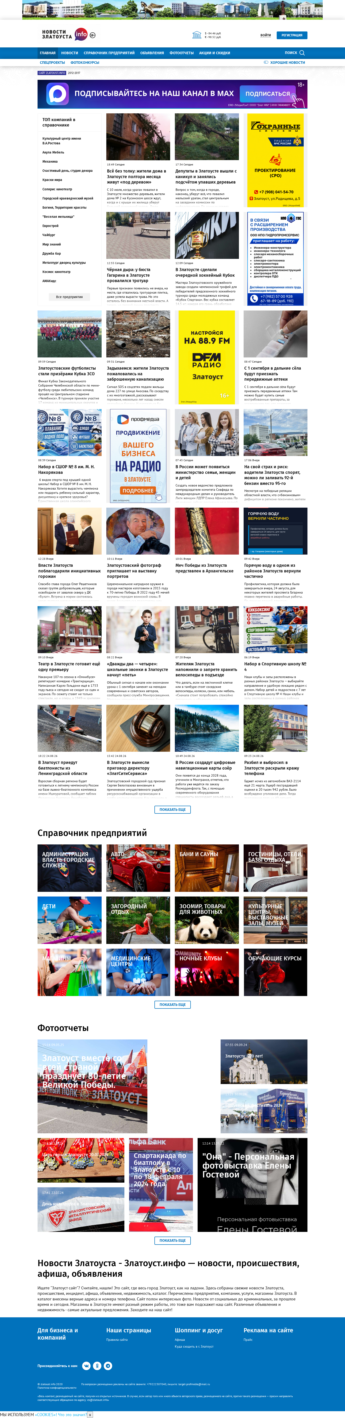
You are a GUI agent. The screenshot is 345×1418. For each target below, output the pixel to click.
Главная (48, 53)
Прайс (248, 1340)
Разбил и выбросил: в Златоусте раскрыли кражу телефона (271, 768)
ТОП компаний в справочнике (58, 122)
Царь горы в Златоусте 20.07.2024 (75, 1154)
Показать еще (173, 809)
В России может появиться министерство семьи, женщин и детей (206, 472)
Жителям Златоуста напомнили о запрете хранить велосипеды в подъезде (206, 669)
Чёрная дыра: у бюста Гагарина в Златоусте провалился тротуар (128, 275)
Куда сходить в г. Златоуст (194, 1346)
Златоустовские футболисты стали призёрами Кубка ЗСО (67, 371)
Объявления (152, 53)
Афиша (180, 1340)
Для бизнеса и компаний (58, 1334)
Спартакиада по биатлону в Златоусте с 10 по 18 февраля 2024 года (160, 1169)
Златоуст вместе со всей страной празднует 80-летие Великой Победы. (84, 1071)
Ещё (239, 53)
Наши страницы (128, 1330)
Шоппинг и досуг (199, 1330)
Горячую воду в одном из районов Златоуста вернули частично (272, 571)
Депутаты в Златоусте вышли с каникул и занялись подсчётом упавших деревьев (206, 177)
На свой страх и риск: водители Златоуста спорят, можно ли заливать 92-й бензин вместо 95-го (272, 475)
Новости (69, 53)
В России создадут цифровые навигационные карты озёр (205, 765)
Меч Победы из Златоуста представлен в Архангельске (205, 568)
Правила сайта (117, 1340)
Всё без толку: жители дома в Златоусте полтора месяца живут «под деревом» (136, 177)
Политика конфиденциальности (57, 1387)
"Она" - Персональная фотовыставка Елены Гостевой (248, 1165)
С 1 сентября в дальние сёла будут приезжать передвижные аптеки (272, 374)
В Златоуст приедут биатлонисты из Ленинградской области (62, 768)
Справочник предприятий (109, 53)
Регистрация (292, 35)
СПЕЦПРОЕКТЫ (52, 62)
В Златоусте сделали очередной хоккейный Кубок (205, 272)
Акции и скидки (214, 53)
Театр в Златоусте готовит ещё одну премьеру (69, 666)
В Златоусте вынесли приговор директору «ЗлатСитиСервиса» (128, 768)
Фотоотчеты (182, 53)
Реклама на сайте (268, 1330)
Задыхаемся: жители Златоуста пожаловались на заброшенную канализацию (138, 374)
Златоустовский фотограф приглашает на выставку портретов (134, 571)
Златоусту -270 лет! (244, 1056)
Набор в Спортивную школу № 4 (275, 666)
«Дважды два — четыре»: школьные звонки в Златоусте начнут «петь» (137, 669)
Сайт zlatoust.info (52, 73)
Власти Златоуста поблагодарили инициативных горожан (69, 571)
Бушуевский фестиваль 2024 (253, 1105)
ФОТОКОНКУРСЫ (85, 62)
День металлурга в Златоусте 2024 (76, 1204)
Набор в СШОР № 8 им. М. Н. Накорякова (66, 469)
